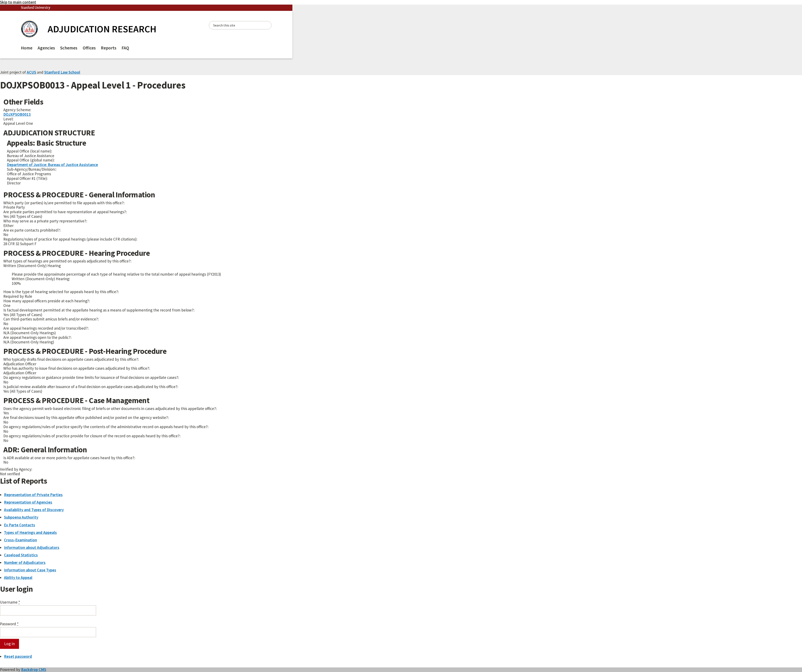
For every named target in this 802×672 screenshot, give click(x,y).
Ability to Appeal (18, 577)
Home (26, 48)
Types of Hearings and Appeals (30, 532)
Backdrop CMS (33, 669)
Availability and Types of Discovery (34, 509)
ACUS (31, 72)
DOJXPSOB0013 (17, 114)
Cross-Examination (20, 539)
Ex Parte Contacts (19, 524)
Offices (89, 48)
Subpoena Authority (21, 517)
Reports (108, 48)
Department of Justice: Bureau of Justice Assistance (52, 164)
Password (9, 624)
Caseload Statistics (21, 554)
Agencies (46, 48)
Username (10, 602)
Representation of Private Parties (33, 494)
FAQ (125, 48)
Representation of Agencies (28, 502)
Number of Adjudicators (25, 562)
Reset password (18, 656)
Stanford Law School (62, 72)
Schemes (68, 48)
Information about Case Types (30, 569)
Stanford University (36, 7)
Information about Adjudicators (31, 547)
